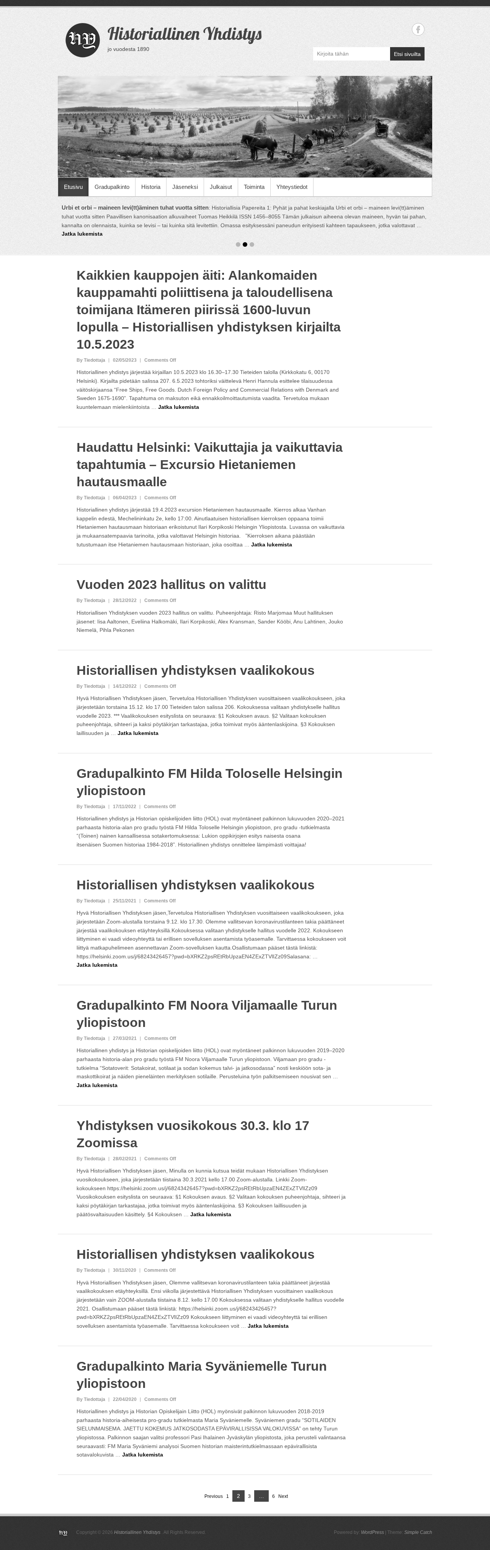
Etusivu (73, 187)
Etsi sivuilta (407, 54)
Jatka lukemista (238, 234)
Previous (213, 1496)
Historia (150, 187)
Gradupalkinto (112, 187)
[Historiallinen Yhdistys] (245, 126)
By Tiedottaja (91, 360)
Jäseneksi (185, 187)
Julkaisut (221, 187)
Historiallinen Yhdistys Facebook (418, 29)
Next (283, 1496)
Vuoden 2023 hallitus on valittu (171, 584)
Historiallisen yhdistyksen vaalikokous (196, 670)
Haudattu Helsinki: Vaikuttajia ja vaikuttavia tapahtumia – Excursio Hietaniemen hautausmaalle (210, 464)
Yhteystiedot (291, 187)
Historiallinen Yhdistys (184, 33)
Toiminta (254, 187)
